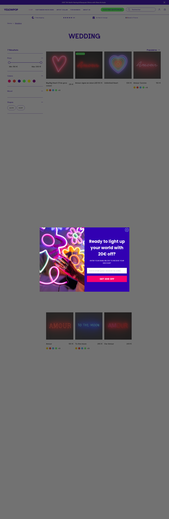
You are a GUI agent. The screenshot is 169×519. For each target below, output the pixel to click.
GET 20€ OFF (107, 279)
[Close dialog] (126, 229)
